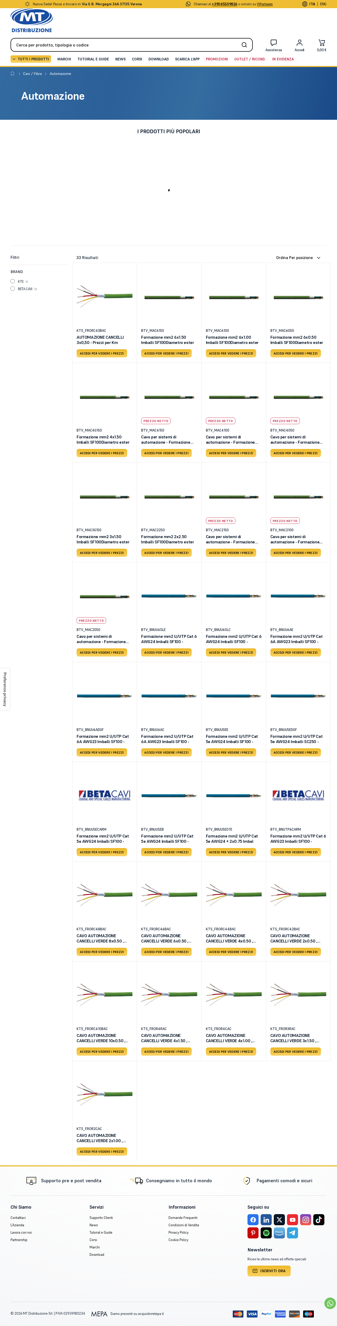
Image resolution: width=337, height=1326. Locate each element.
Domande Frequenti (182, 1217)
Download (158, 59)
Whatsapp (265, 4)
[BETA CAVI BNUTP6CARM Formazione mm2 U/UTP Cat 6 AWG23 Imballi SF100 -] (298, 795)
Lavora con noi (21, 1232)
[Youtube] (292, 1219)
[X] (279, 1219)
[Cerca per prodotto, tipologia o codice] (246, 45)
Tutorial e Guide (93, 59)
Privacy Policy (178, 1232)
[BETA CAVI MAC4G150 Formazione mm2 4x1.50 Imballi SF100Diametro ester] (104, 396)
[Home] (14, 73)
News (120, 59)
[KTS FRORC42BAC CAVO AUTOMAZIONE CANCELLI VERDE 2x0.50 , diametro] (298, 895)
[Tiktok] (318, 1219)
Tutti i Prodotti (33, 59)
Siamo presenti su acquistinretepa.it (137, 1313)
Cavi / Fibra (33, 73)
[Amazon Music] (279, 1232)
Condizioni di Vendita (183, 1225)
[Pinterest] (253, 1232)
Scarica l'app (187, 59)
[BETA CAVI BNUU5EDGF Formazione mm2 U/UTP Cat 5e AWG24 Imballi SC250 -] (298, 695)
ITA (312, 4)
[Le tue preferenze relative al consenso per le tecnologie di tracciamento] (5, 689)
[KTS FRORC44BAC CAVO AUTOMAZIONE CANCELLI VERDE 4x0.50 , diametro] (234, 895)
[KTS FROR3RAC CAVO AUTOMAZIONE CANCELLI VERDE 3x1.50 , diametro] (298, 995)
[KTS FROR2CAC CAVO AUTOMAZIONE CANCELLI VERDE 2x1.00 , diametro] (104, 1094)
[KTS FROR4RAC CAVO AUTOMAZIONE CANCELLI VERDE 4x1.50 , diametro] (169, 995)
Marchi (64, 59)
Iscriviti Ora (272, 1270)
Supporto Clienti (101, 1217)
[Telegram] (292, 1232)
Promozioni (217, 59)
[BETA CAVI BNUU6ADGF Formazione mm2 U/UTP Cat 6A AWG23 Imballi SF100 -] (104, 695)
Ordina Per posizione (294, 257)
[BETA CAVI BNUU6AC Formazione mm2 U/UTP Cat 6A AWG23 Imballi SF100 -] (169, 695)
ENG (323, 4)
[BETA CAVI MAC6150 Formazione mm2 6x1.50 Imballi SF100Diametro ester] (169, 296)
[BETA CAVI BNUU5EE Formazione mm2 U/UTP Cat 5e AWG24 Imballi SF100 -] (234, 695)
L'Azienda (17, 1225)
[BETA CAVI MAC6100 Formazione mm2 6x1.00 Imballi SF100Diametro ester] (234, 296)
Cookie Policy (178, 1240)
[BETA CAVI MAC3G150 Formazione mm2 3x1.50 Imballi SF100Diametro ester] (104, 496)
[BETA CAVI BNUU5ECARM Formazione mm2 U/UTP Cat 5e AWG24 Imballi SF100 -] (104, 795)
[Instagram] (305, 1219)
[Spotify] (266, 1232)
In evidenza (283, 59)
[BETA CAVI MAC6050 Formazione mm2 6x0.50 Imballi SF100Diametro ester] (298, 296)
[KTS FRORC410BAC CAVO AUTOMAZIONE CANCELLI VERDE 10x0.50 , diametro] (104, 995)
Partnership (19, 1240)
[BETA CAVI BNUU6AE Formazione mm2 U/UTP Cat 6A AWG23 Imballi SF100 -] (298, 596)
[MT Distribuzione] (32, 20)
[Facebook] (253, 1219)
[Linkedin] (266, 1219)
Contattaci (18, 1217)
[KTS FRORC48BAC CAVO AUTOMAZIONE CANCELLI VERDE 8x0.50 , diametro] (104, 895)
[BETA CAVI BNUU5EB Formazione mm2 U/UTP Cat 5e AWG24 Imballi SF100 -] (169, 795)
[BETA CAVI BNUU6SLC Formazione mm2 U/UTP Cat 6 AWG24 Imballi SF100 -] (234, 596)
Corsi (137, 59)
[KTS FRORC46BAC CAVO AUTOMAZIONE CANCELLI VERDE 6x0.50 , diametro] (169, 895)
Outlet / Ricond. (250, 59)
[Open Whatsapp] (330, 1303)
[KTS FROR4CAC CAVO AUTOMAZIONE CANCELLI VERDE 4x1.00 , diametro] (234, 995)
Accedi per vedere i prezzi (102, 353)
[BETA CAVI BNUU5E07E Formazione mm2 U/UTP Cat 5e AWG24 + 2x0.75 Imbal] (234, 795)
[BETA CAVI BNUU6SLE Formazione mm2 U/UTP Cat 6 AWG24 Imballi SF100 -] (169, 596)
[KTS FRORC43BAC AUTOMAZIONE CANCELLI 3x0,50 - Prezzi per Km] (104, 296)
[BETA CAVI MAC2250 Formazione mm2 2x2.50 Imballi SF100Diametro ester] (169, 496)
